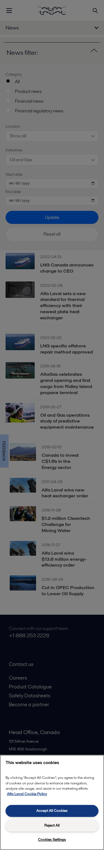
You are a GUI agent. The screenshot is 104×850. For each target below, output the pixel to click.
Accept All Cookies (52, 810)
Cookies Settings (52, 839)
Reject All (52, 825)
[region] (52, 802)
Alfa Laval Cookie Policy (27, 794)
